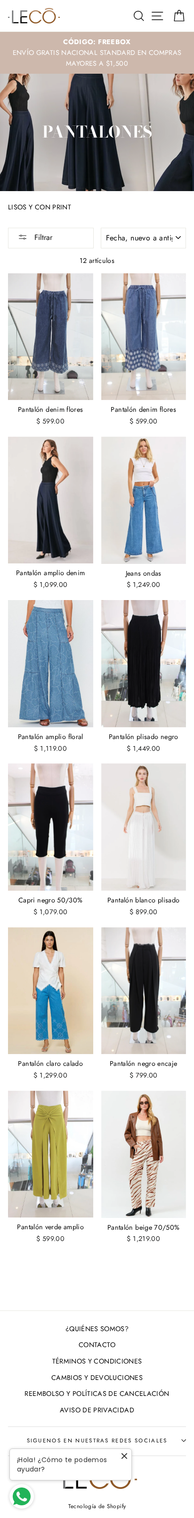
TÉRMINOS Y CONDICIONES (97, 1361)
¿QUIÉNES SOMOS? (97, 1328)
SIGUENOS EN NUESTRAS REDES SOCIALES (97, 1440)
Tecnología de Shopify (97, 1506)
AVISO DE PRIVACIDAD (97, 1410)
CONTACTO (97, 1344)
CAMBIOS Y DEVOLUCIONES (97, 1377)
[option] (97, 53)
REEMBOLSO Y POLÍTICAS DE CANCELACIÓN (96, 1393)
